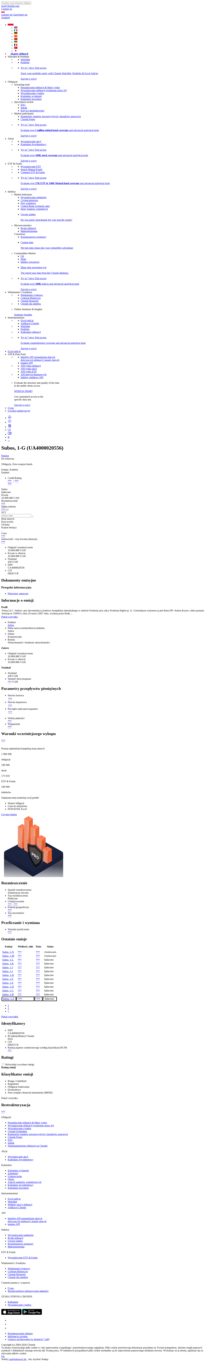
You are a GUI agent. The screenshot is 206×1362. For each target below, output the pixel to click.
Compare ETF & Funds (33, 172)
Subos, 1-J (7, 967)
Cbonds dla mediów (31, 303)
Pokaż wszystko (9, 616)
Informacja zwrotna (18, 1336)
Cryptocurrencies (29, 200)
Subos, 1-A (8, 998)
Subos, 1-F (7, 979)
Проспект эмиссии (18, 593)
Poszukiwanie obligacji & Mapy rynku (40, 87)
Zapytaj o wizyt (22, 405)
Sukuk (24, 107)
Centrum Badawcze (31, 298)
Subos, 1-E (8, 982)
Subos (11, 625)
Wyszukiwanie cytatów (32, 93)
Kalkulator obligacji (31, 332)
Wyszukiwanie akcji (31, 141)
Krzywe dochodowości (32, 110)
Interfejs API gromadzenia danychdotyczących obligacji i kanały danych (40, 358)
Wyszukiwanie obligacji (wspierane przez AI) (44, 90)
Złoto (23, 259)
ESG (23, 104)
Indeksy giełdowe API (32, 377)
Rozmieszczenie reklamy (20, 1333)
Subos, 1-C (8, 990)
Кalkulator (13, 1302)
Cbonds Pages (28, 119)
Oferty (11, 1179)
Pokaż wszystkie (9, 1016)
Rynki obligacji (28, 228)
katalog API (27, 363)
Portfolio (25, 62)
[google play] (32, 1314)
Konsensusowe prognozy (33, 237)
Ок (3, 1356)
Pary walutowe (28, 203)
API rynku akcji (29, 368)
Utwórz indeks (15, 1241)
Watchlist (25, 59)
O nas (11, 408)
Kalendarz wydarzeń (31, 96)
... (9, 440)
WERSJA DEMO (23, 391)
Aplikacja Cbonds (30, 323)
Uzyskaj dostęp (9, 814)
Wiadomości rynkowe (32, 295)
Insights (28, 314)
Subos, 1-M (8, 955)
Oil (22, 256)
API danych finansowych (34, 374)
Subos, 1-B (8, 994)
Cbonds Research (29, 301)
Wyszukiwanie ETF (31, 166)
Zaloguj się (7, 14)
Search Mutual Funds (31, 169)
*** (10, 480)
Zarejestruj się (20, 14)
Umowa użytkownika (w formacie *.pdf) (28, 1339)
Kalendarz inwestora (31, 99)
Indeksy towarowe (30, 262)
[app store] (11, 1314)
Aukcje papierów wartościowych (24, 1182)
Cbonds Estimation (17, 1131)
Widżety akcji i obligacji (20, 1204)
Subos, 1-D (8, 986)
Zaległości (13, 1173)
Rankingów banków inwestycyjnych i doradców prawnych (51, 116)
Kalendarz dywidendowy (33, 144)
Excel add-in (27, 320)
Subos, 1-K (8, 963)
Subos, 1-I (7, 971)
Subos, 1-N (8, 952)
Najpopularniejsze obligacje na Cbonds (27, 1145)
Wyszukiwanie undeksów (34, 197)
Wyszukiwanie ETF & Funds (22, 1257)
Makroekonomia (29, 231)
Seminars (18, 314)
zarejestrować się (17, 1359)
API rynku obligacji (31, 365)
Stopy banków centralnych (34, 209)
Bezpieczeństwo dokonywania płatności (28, 1291)
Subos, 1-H (8, 975)
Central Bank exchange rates (35, 206)
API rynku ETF (29, 371)
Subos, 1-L (8, 959)
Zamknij (5, 17)
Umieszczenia (15, 1176)
